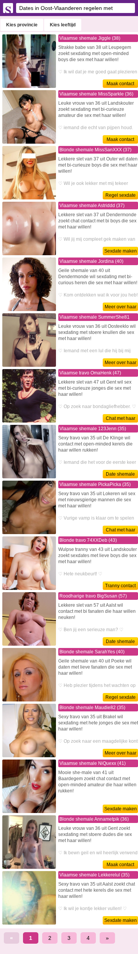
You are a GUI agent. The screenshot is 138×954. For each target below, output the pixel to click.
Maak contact (120, 83)
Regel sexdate (120, 195)
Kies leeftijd (63, 25)
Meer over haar (120, 306)
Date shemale (120, 474)
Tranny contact (120, 585)
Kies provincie (22, 25)
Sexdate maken (120, 251)
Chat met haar (120, 418)
